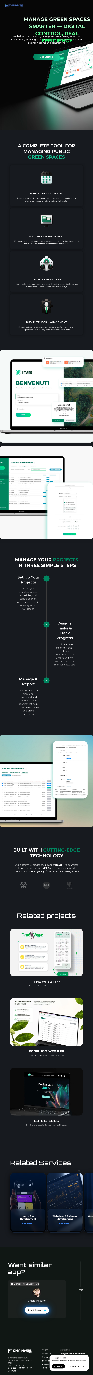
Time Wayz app (46, 981)
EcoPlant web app (46, 1051)
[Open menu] (87, 5)
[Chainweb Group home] (14, 6)
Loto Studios (46, 1121)
